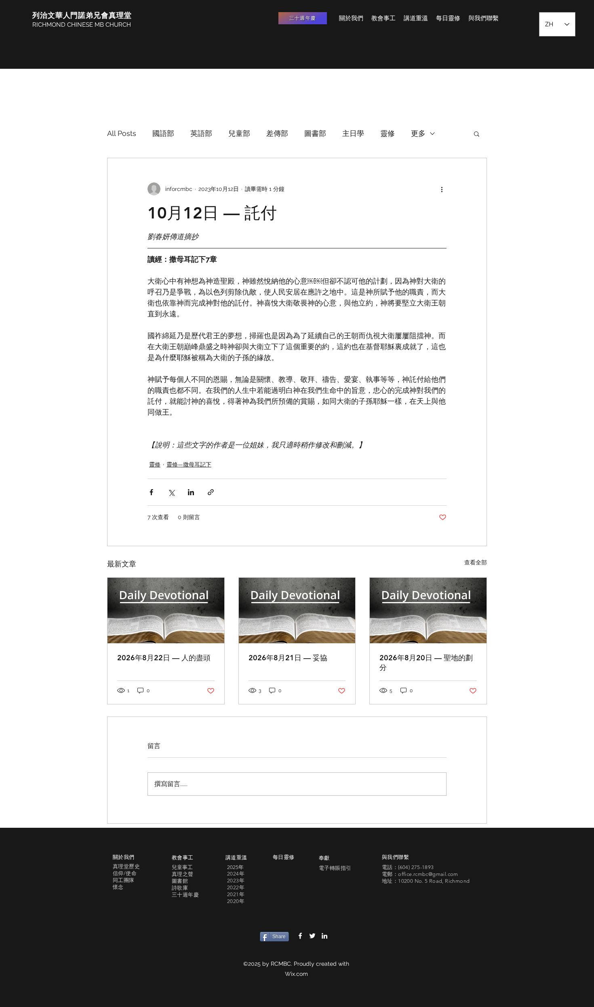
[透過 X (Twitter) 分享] (171, 492)
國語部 (163, 133)
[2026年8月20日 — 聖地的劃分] (428, 610)
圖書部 (315, 133)
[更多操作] (442, 189)
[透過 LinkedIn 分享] (191, 492)
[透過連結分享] (211, 492)
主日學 (353, 133)
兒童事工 (182, 867)
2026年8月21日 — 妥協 (288, 657)
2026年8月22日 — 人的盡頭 (164, 657)
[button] (476, 133)
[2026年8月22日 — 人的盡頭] (165, 610)
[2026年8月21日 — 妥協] (297, 610)
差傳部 (277, 133)
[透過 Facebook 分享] (151, 492)
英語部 (201, 133)
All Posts (121, 133)
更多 (418, 133)
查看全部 (475, 562)
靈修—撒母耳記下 (188, 464)
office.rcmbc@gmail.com (428, 874)
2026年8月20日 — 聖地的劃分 (426, 662)
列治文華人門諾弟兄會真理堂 (82, 15)
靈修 (387, 133)
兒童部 (239, 133)
